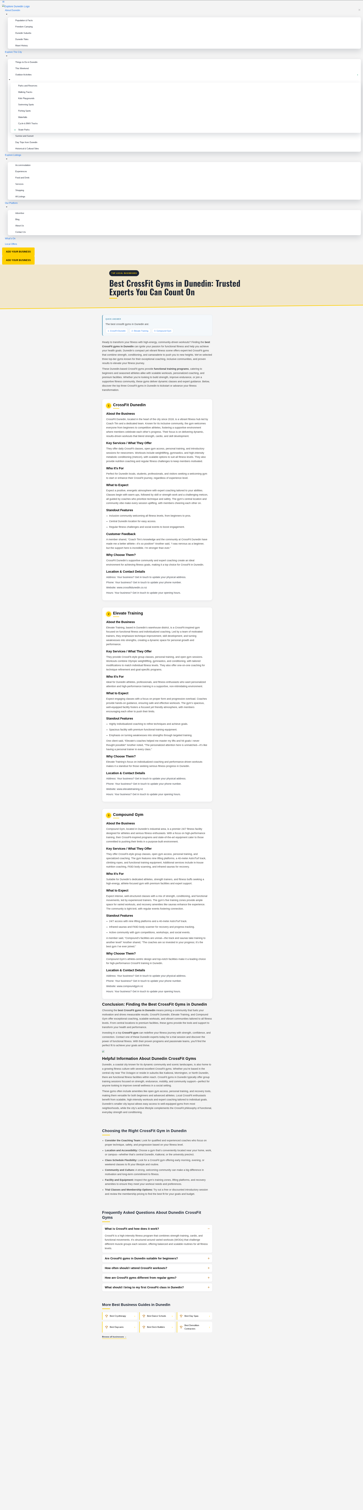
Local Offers (11, 244)
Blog (17, 219)
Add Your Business (18, 251)
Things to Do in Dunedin (26, 62)
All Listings (20, 196)
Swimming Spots (26, 104)
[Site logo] (16, 6)
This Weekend (22, 68)
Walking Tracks (25, 92)
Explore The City (13, 52)
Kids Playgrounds (26, 98)
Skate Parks (24, 129)
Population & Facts (24, 20)
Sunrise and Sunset (24, 136)
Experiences (21, 171)
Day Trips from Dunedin (26, 142)
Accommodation (22, 165)
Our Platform (11, 203)
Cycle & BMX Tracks (28, 123)
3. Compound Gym (162, 331)
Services (19, 184)
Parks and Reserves (27, 85)
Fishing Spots (24, 111)
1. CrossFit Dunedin (117, 331)
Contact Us (20, 232)
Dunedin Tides (22, 39)
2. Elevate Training (140, 331)
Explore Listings (13, 155)
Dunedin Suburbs (23, 33)
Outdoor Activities (23, 74)
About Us (19, 225)
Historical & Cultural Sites (27, 148)
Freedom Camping (24, 26)
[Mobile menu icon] (181, 2)
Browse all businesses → (114, 1337)
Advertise (19, 213)
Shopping (19, 190)
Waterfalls (22, 117)
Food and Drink (22, 177)
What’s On (10, 238)
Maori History (21, 45)
